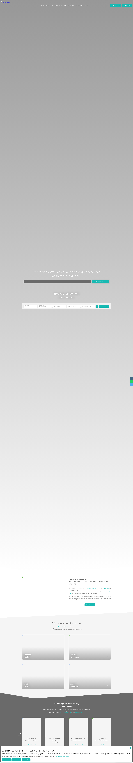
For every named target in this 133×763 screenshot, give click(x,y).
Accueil (43, 5)
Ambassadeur (62, 5)
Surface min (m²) (86, 306)
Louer (52, 5)
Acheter (48, 5)
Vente (61, 626)
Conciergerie (79, 5)
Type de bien (41, 305)
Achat (58, 626)
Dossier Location (71, 5)
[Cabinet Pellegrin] (11, 5)
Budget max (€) (72, 306)
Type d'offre (27, 305)
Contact (86, 5)
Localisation (57, 306)
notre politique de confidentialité (61, 756)
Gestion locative (72, 626)
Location (65, 626)
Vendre (56, 5)
